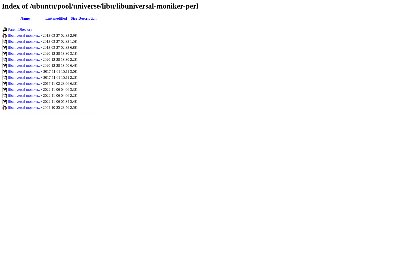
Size (74, 18)
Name (25, 18)
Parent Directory (20, 29)
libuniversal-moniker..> (25, 35)
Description (87, 18)
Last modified (56, 18)
